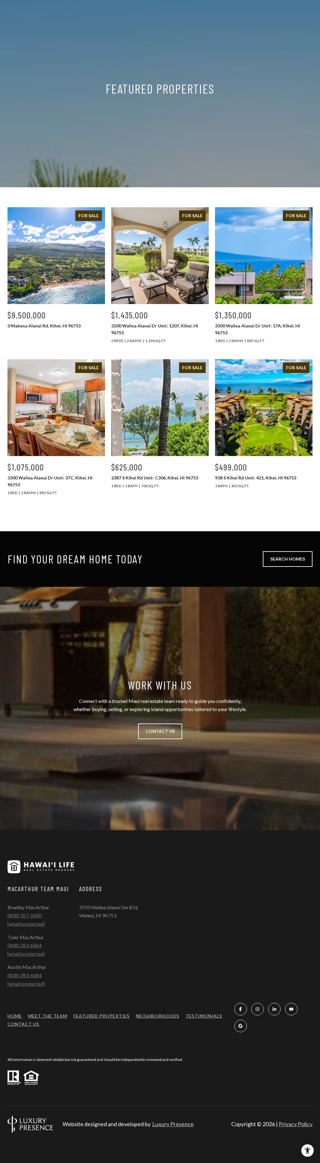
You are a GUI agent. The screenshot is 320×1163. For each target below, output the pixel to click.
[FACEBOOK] (240, 1009)
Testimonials (204, 1015)
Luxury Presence (173, 1124)
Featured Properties (101, 1015)
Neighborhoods (157, 1015)
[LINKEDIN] (274, 1009)
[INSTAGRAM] (257, 1009)
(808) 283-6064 (25, 945)
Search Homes (287, 559)
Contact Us (23, 1024)
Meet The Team (47, 1015)
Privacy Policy (295, 1124)
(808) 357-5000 (25, 915)
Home (15, 1015)
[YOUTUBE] (291, 1009)
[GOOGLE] (240, 1026)
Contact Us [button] (160, 731)
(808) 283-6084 (25, 975)
